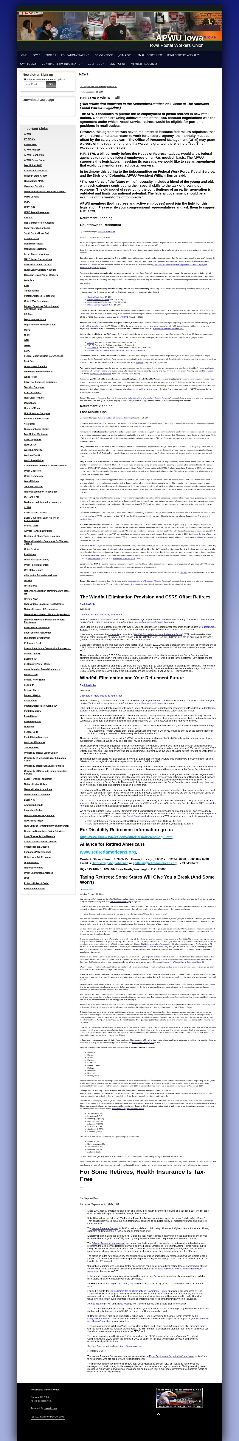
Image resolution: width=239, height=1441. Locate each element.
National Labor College (36, 784)
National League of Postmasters (41, 609)
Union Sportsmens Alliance (38, 873)
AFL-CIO (28, 217)
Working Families (33, 455)
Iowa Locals (28, 63)
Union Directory (32, 471)
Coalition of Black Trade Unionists (42, 536)
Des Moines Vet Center (36, 434)
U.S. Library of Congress (37, 413)
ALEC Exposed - (32, 392)
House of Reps (32, 408)
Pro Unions (30, 554)
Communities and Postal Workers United (45, 465)
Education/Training (75, 55)
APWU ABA (30, 144)
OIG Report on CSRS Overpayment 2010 (98, 87)
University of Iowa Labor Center (41, 753)
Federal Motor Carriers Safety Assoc (43, 356)
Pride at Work (31, 525)
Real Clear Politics (34, 397)
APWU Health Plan (34, 155)
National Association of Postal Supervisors (47, 614)
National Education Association (40, 491)
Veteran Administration (36, 418)
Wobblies (29, 280)
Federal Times (31, 690)
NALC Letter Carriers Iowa (38, 259)
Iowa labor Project (33, 810)
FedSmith (29, 685)
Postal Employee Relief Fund (39, 296)
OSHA (27, 345)
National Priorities (33, 867)
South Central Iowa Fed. (36, 233)
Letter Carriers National (36, 254)
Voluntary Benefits (34, 186)
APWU (27, 134)
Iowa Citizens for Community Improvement (46, 826)
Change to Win (31, 238)
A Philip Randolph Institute (38, 531)
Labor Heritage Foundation (38, 779)
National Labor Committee (38, 789)
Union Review (31, 549)
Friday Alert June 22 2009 (91, 92)
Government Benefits (35, 366)
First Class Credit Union (36, 627)
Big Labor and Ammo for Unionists (42, 502)
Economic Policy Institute (37, 852)
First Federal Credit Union (37, 632)
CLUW (27, 507)
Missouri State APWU (35, 176)
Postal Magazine (32, 711)
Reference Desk (32, 643)
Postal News (30, 716)
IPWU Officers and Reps (183, 55)
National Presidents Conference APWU (45, 191)
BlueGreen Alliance (34, 888)
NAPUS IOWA (31, 599)
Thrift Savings (31, 290)
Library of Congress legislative (40, 382)
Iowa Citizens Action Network (39, 836)
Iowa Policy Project (34, 820)
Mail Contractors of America (39, 223)
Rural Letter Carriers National (40, 270)
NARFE (28, 580)
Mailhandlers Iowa (33, 243)
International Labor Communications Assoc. (47, 648)
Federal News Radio (34, 679)
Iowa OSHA (30, 444)
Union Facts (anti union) (36, 559)
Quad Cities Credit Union (37, 638)
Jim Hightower (31, 747)
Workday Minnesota (34, 742)
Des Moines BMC (33, 165)
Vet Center (29, 424)
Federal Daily (31, 674)
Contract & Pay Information (62, 63)
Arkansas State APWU (36, 170)
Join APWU (125, 55)
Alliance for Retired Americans (40, 575)
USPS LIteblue (31, 196)
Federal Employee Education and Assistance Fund (41, 307)
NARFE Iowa (30, 585)
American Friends (33, 805)
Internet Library (32, 653)
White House (31, 377)
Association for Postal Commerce (42, 669)
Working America (33, 450)
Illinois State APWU (34, 181)
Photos (51, 55)
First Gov (29, 361)
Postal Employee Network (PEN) (41, 706)
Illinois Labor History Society (39, 815)
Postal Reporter (32, 721)
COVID (36, 55)
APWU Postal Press (34, 160)
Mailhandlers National (35, 249)
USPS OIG (29, 207)
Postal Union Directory (36, 737)
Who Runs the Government (38, 371)
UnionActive (50, 1408)
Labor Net (29, 800)
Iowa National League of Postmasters (44, 604)
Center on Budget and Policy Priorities (44, 831)
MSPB (27, 330)
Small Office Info (150, 55)
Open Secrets (31, 862)
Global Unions (31, 481)
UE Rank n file (31, 497)
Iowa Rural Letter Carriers (38, 264)
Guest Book (96, 63)
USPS (27, 202)
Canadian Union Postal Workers (41, 275)
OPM (26, 340)
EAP (26, 285)
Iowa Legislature (32, 439)
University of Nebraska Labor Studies (44, 766)
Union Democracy (33, 476)
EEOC (27, 350)
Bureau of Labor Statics (36, 429)
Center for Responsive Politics (40, 841)
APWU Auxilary (32, 149)
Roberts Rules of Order (36, 883)
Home (23, 55)
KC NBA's (29, 139)
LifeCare (28, 314)
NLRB (27, 335)
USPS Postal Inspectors (36, 212)
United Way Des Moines (36, 301)
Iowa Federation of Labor (37, 228)
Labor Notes (30, 700)
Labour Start (30, 659)
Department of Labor (35, 319)
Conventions (104, 55)
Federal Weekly (32, 695)
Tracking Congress (34, 387)
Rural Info (29, 726)
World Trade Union (34, 460)
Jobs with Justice (33, 486)
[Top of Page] (158, 1414)
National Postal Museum (37, 794)
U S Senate (30, 403)
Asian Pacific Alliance (35, 512)
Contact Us (117, 63)
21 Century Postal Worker (38, 664)
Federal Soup (31, 732)
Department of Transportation (39, 324)
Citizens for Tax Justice (36, 847)
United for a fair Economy (37, 857)
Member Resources (144, 63)
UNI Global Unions (33, 570)
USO (26, 878)
